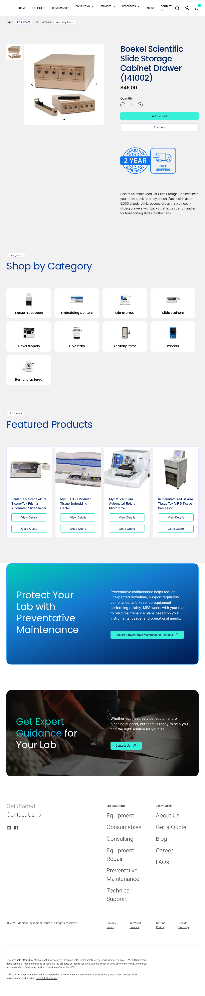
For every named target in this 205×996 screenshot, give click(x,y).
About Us (167, 815)
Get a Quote (171, 827)
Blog (161, 838)
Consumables (124, 827)
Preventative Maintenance (123, 874)
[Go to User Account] (186, 8)
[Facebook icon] (16, 827)
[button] (84, 6)
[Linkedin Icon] (8, 827)
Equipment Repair (120, 854)
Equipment (120, 815)
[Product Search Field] (177, 8)
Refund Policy (160, 925)
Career (164, 850)
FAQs (162, 862)
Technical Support (119, 894)
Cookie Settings (183, 925)
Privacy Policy (111, 925)
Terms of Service (135, 925)
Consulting (120, 838)
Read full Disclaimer (46, 978)
